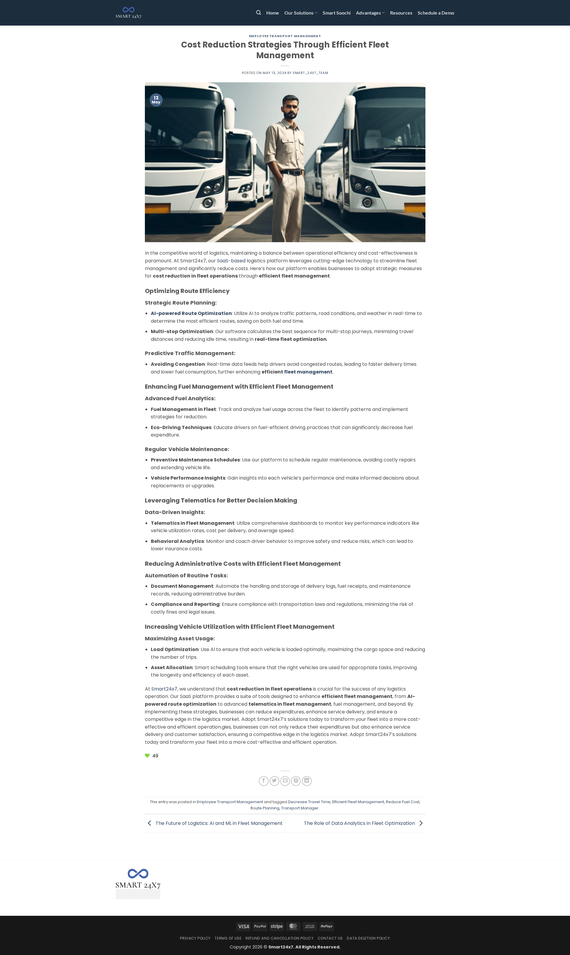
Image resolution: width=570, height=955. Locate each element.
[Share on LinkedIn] (307, 781)
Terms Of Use (228, 938)
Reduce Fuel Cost (402, 801)
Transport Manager (300, 808)
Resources (401, 12)
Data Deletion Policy (368, 938)
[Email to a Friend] (285, 781)
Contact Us (330, 938)
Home (272, 12)
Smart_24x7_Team (310, 72)
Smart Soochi (337, 12)
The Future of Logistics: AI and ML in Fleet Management (218, 823)
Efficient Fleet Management (358, 801)
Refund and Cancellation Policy (280, 938)
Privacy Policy (195, 938)
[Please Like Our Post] (148, 755)
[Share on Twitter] (274, 781)
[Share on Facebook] (264, 781)
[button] (258, 12)
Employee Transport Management (285, 36)
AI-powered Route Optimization (191, 313)
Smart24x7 (164, 688)
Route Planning (265, 808)
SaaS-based (231, 260)
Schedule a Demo (436, 12)
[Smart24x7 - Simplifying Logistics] (145, 13)
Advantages (368, 12)
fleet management (308, 371)
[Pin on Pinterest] (296, 781)
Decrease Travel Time (309, 801)
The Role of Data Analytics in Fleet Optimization (360, 823)
